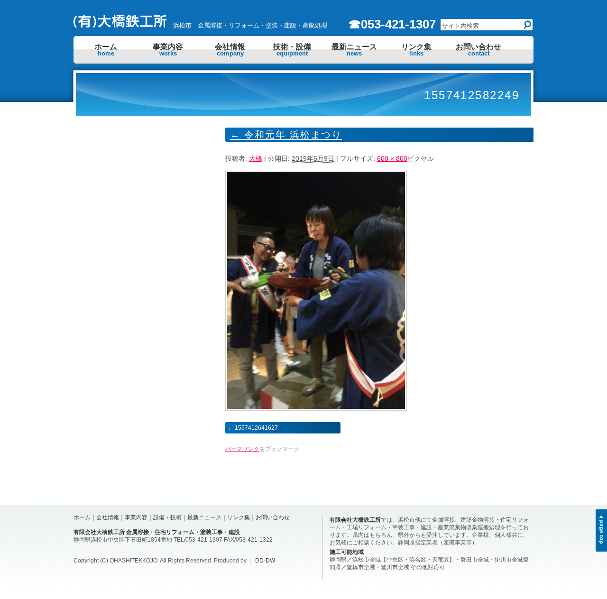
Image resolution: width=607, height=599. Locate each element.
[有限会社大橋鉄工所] (121, 25)
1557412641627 (256, 427)
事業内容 (168, 50)
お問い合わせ (478, 50)
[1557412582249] (316, 408)
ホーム (105, 50)
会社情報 (230, 50)
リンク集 (416, 50)
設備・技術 (167, 517)
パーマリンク (242, 449)
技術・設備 (292, 50)
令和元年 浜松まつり (286, 134)
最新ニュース (354, 50)
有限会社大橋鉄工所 (355, 519)
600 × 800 (392, 158)
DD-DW (265, 560)
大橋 (255, 158)
